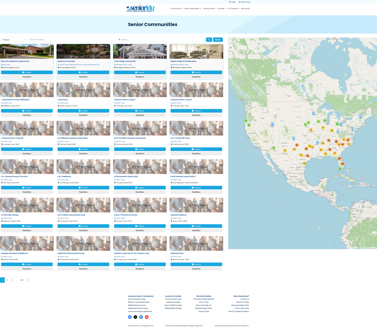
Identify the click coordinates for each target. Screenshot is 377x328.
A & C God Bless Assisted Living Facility (130, 138)
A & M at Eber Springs (9, 215)
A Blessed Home (177, 253)
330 (22, 280)
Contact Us (244, 299)
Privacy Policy (203, 311)
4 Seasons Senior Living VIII (12, 138)
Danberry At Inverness (66, 61)
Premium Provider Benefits (203, 299)
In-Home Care (176, 9)
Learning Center (208, 9)
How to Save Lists (242, 308)
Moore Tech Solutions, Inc (241, 326)
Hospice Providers (173, 302)
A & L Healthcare (64, 176)
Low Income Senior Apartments (140, 311)
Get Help (221, 9)
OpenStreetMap (366, 248)
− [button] (230, 42)
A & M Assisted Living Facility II (183, 176)
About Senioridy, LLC (203, 305)
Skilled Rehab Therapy (173, 308)
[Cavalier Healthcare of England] (317, 142)
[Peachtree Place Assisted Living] (272, 124)
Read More (27, 77)
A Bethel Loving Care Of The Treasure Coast (131, 253)
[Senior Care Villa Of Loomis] (341, 124)
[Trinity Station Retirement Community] (337, 131)
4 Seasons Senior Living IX (124, 99)
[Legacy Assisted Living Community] (293, 138)
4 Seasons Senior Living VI (181, 99)
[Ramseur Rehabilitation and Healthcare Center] (313, 113)
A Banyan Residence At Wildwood (14, 253)
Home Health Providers (173, 305)
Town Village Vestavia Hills (125, 61)
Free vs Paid (203, 302)
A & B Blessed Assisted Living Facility (72, 138)
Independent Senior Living (138, 308)
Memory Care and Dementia (138, 302)
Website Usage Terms (203, 308)
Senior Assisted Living (136, 299)
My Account (245, 2)
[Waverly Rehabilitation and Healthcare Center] (352, 128)
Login (233, 2)
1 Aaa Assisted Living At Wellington (15, 99)
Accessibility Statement (181, 326)
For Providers (233, 9)
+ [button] (230, 40)
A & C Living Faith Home (180, 138)
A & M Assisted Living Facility (126, 176)
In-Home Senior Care (173, 299)
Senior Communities (191, 9)
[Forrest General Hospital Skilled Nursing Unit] (360, 116)
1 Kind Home (63, 99)
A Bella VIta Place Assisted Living (71, 253)
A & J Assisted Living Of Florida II (14, 176)
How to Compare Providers (238, 311)
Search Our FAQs (242, 302)
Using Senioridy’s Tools (240, 305)
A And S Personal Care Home (125, 215)
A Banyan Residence (179, 215)
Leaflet (353, 248)
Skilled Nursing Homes (137, 305)
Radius (218, 40)
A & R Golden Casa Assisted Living (71, 215)
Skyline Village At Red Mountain (183, 61)
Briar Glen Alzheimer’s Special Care (15, 61)
